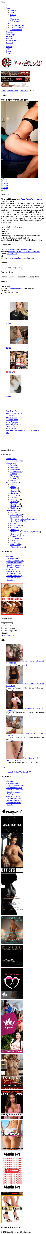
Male (12, 12)
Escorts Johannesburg (18, 28)
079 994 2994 (12, 254)
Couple (13, 15)
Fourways (14, 469)
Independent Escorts (13, 424)
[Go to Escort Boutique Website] (12, 872)
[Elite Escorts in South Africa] (12, 966)
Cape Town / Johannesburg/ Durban (23, 519)
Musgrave (14, 502)
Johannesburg (15, 472)
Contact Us (10, 53)
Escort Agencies (12, 422)
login (20, 258)
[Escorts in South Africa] (15, 87)
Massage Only (11, 36)
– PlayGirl (9, 556)
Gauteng (9, 463)
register (13, 258)
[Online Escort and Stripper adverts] (12, 1191)
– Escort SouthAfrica (13, 578)
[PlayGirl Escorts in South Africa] (12, 815)
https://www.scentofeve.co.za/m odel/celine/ (24, 252)
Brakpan (13, 467)
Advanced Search (12, 40)
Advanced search (7, 635)
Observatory (15, 476)
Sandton (13, 480)
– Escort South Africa (14, 563)
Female (13, 10)
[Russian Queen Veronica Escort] (12, 1052)
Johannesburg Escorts (14, 413)
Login (8, 49)
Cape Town (24, 91)
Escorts (8, 8)
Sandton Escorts (12, 420)
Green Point (14, 534)
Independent (15, 21)
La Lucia (13, 495)
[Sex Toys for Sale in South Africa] (12, 999)
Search (8, 51)
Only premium (9, 628)
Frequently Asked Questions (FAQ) (19, 772)
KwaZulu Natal (11, 482)
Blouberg (13, 512)
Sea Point (13, 543)
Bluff (12, 484)
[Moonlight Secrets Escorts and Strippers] (12, 943)
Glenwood (14, 493)
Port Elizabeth (15, 461)
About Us (9, 43)
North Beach (15, 506)
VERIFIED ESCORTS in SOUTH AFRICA (23, 430)
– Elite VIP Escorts (13, 571)
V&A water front (16, 547)
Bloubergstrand (16, 515)
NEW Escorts (11, 428)
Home (8, 6)
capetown (14, 523)
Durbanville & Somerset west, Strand (24, 532)
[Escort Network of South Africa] (21, 67)
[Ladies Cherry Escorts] (12, 1194)
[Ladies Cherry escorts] (15, 81)
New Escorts (10, 38)
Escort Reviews (11, 34)
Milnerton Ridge (16, 538)
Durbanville (14, 530)
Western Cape (12, 91)
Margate (13, 497)
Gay (12, 17)
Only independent (10, 631)
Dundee (13, 487)
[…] (27, 665)
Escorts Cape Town (17, 25)
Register (9, 47)
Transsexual (14, 19)
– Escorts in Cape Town (15, 565)
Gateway (13, 491)
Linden (13, 474)
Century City (15, 525)
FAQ (7, 433)
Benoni (13, 465)
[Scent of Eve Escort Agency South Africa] (15, 76)
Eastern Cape (11, 459)
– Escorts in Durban (13, 567)
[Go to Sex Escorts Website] (12, 614)
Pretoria (13, 478)
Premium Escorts (12, 426)
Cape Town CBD (17, 521)
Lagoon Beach (15, 536)
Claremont (14, 527)
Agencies (9, 32)
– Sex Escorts (11, 569)
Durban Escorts (11, 415)
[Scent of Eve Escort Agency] (12, 1089)
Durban (13, 489)
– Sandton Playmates (13, 573)
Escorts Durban (16, 30)
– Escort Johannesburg (14, 576)
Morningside (15, 500)
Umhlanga (14, 508)
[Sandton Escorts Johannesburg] (12, 1149)
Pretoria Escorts (11, 418)
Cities (8, 23)
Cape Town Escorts (13, 411)
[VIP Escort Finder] (12, 1119)
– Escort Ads (10, 580)
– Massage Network (13, 558)
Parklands (14, 540)
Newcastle (14, 504)
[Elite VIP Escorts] (12, 1223)
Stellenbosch (15, 545)
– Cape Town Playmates (15, 561)
